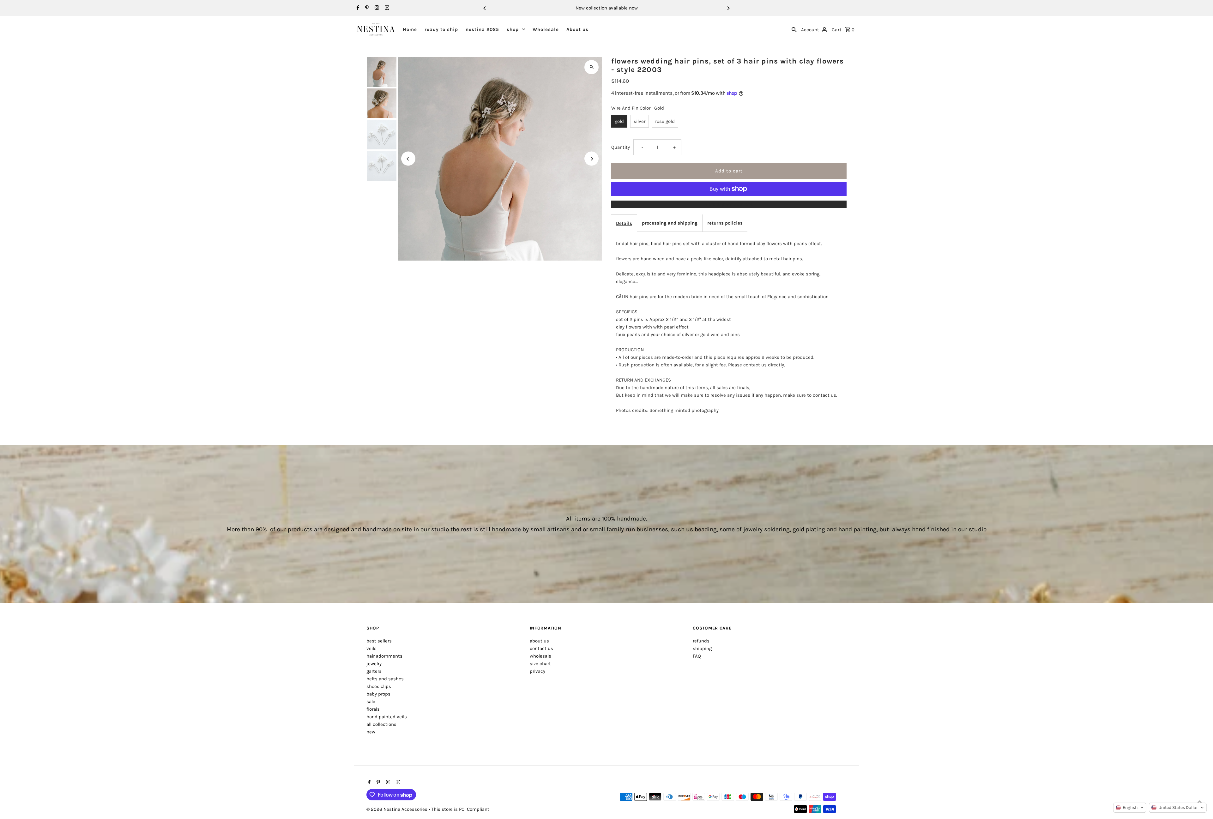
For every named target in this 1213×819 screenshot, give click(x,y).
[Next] (728, 8)
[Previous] (485, 8)
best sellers (379, 641)
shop (513, 29)
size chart (540, 663)
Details (624, 223)
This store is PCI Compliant (460, 809)
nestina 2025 (482, 29)
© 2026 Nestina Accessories (397, 809)
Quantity (620, 147)
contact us (541, 648)
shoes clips (378, 686)
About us (577, 29)
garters (374, 671)
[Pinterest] (366, 8)
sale (370, 701)
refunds (701, 641)
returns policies (725, 223)
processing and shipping (669, 223)
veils (371, 648)
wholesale (540, 656)
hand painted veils (386, 717)
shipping (702, 648)
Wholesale (546, 29)
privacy (537, 671)
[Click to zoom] (591, 67)
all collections (381, 724)
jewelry (374, 663)
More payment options (728, 204)
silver (639, 121)
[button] (1129, 808)
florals (373, 709)
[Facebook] (357, 8)
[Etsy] (386, 8)
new (370, 732)
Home (410, 29)
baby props (378, 694)
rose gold (665, 121)
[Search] (794, 29)
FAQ (697, 656)
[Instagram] (376, 8)
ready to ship (441, 29)
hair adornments (384, 656)
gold (619, 121)
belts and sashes (385, 679)
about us (539, 641)
